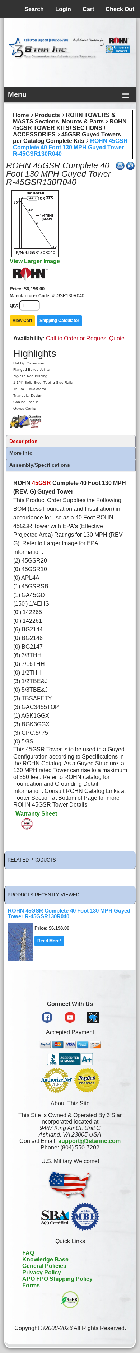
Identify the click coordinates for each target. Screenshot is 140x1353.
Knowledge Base (45, 1259)
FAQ (28, 1253)
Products (47, 115)
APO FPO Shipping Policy (57, 1279)
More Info (21, 453)
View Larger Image (35, 261)
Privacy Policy (41, 1272)
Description (23, 441)
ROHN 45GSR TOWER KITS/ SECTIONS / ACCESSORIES (70, 127)
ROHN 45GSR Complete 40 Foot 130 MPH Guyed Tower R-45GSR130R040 (70, 147)
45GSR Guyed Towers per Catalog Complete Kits (67, 137)
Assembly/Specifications (39, 465)
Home (21, 115)
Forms (31, 1285)
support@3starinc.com (89, 1141)
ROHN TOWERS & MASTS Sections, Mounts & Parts (64, 118)
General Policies (44, 1266)
